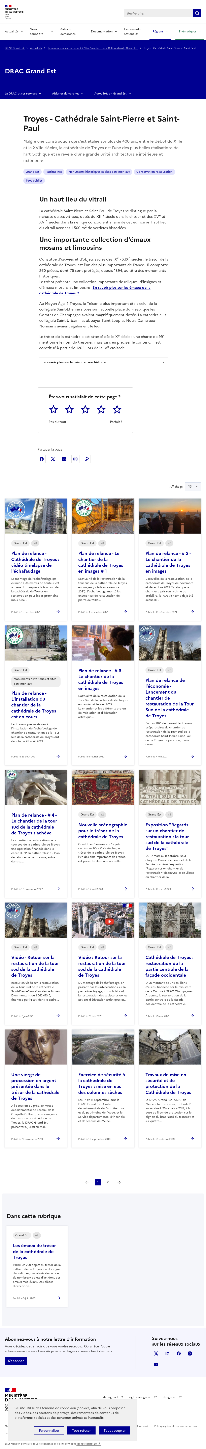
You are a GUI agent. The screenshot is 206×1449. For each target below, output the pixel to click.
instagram (190, 1353)
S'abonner (16, 1360)
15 (190, 486)
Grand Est (32, 172)
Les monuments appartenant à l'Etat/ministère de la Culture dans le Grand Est (93, 48)
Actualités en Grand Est (110, 93)
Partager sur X (53, 459)
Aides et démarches (65, 93)
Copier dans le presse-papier (87, 459)
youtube (156, 1365)
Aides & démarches (67, 31)
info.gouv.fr (170, 1397)
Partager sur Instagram (75, 459)
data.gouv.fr (111, 1397)
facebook (179, 1353)
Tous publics (34, 181)
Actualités (12, 31)
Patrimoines (54, 172)
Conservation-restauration (154, 172)
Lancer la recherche (197, 13)
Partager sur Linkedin (64, 459)
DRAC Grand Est (15, 48)
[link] (87, 1182)
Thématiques (187, 31)
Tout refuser (81, 1430)
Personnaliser (49, 1430)
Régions (158, 31)
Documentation (102, 31)
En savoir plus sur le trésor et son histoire (74, 362)
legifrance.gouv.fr (141, 1397)
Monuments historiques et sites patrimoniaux (99, 172)
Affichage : (181, 486)
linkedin (167, 1353)
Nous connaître (36, 31)
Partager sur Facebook (42, 459)
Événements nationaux (132, 31)
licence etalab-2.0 (86, 1444)
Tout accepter (115, 1430)
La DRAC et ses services (21, 93)
